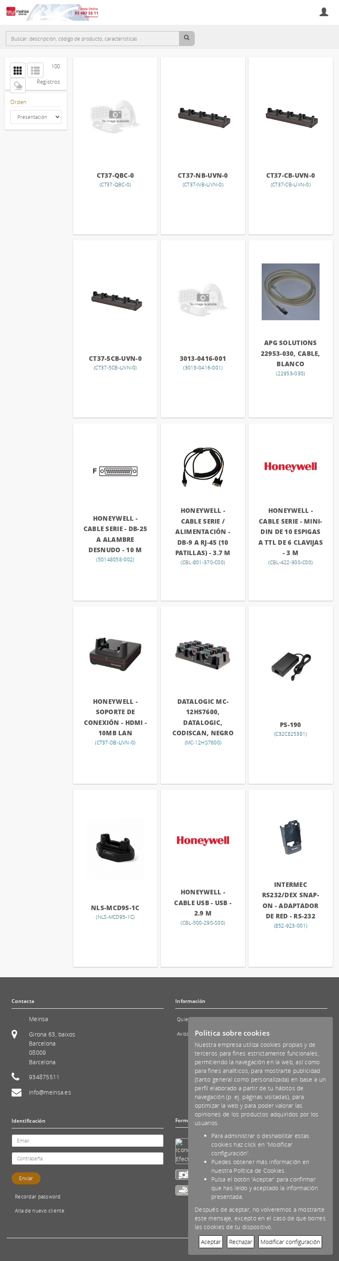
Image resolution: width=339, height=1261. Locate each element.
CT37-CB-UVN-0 (290, 175)
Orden (18, 102)
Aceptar (211, 1242)
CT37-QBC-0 (115, 175)
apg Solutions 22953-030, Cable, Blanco (290, 353)
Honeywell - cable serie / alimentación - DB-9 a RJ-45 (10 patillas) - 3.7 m (203, 531)
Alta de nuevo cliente (39, 1210)
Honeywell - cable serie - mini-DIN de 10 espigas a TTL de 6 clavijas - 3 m (290, 531)
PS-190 (290, 724)
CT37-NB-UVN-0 (203, 175)
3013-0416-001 (203, 358)
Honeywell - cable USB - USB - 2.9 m (203, 902)
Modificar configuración (290, 1242)
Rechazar (240, 1242)
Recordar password (38, 1196)
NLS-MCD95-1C (115, 907)
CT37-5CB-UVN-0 (115, 358)
